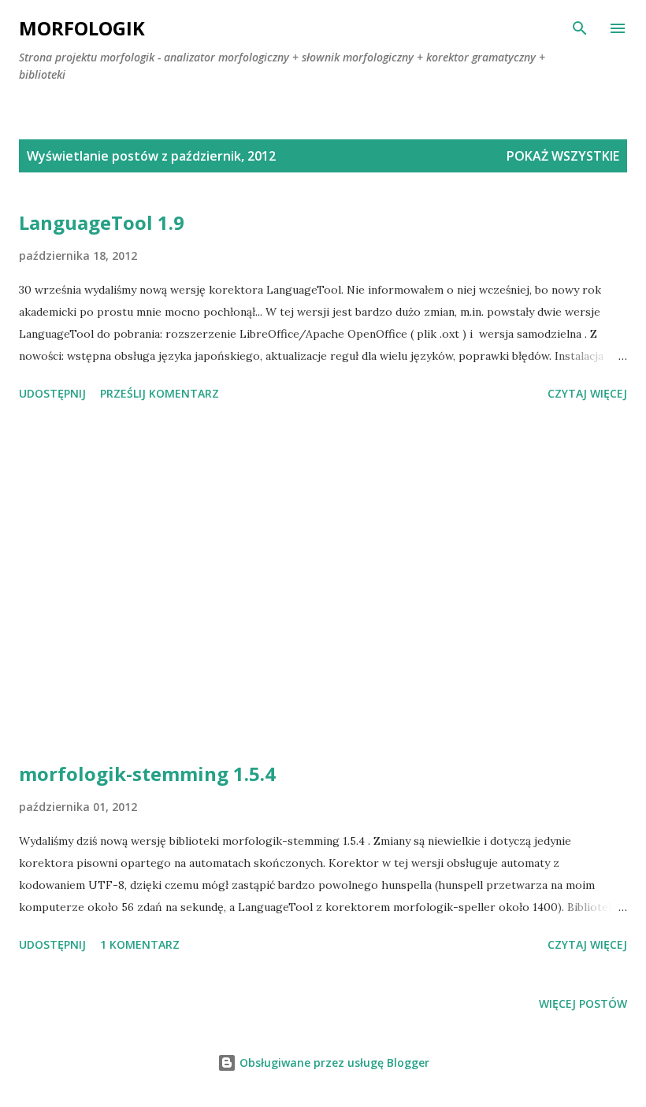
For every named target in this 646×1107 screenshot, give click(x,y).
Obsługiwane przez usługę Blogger (332, 1062)
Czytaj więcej (587, 393)
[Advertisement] (323, 584)
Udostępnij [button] (52, 393)
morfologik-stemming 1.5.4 (147, 774)
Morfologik (82, 28)
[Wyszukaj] (579, 28)
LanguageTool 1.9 (101, 222)
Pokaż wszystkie (563, 156)
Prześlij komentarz (159, 393)
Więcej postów (583, 1003)
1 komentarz (140, 944)
